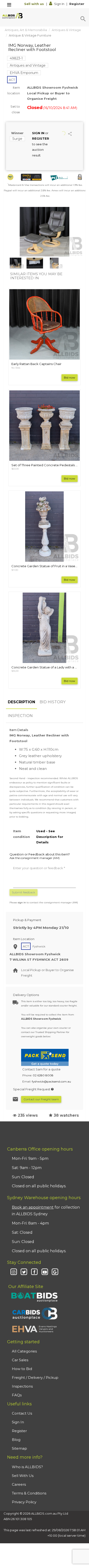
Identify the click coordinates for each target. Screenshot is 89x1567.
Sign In (59, 4)
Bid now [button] (69, 377)
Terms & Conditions (29, 1493)
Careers (19, 1484)
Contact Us (22, 1413)
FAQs (17, 1395)
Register (76, 4)
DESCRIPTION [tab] (21, 702)
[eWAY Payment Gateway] (31, 177)
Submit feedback (23, 892)
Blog (16, 1439)
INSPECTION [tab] (20, 715)
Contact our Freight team (41, 1099)
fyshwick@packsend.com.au (51, 1081)
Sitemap (19, 1448)
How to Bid (22, 1368)
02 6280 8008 (43, 1075)
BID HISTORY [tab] (53, 702)
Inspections (22, 1386)
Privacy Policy (24, 1502)
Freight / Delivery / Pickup (35, 1377)
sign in (22, 902)
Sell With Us (22, 1475)
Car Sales (20, 1360)
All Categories (24, 1351)
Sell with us (34, 4)
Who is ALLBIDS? (27, 1467)
